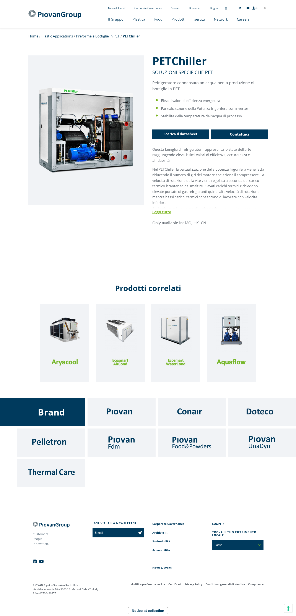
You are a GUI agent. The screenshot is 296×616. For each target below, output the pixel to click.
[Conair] (192, 412)
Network (221, 19)
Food (158, 19)
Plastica (139, 19)
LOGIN (216, 524)
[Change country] (226, 8)
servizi (199, 19)
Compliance (255, 584)
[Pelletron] (51, 442)
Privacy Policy (193, 584)
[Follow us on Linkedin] (240, 8)
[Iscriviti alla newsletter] (140, 532)
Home (33, 36)
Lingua (214, 8)
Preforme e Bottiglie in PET (98, 36)
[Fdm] (122, 442)
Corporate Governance (148, 8)
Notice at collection (148, 610)
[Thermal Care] (51, 473)
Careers (243, 19)
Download (195, 8)
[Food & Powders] (192, 442)
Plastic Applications (57, 36)
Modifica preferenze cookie (147, 584)
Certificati (174, 584)
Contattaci (239, 134)
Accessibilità (161, 550)
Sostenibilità (161, 541)
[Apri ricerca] (265, 8)
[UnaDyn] (262, 442)
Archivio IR (160, 533)
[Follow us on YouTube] (248, 8)
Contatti (175, 8)
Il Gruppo (116, 19)
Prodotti (178, 19)
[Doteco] (262, 412)
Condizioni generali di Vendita (225, 584)
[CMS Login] (254, 8)
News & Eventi (116, 8)
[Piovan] (122, 412)
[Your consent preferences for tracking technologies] (288, 608)
